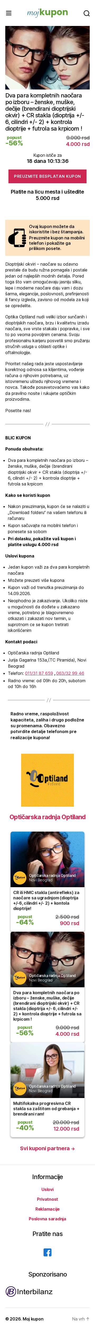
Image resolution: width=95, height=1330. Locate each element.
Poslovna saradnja (47, 1218)
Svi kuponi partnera (47, 1148)
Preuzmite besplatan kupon (47, 176)
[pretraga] (86, 13)
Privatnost (47, 1199)
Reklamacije (47, 1209)
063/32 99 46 (70, 673)
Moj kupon (33, 1319)
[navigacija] (8, 13)
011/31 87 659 (39, 673)
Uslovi (47, 1189)
